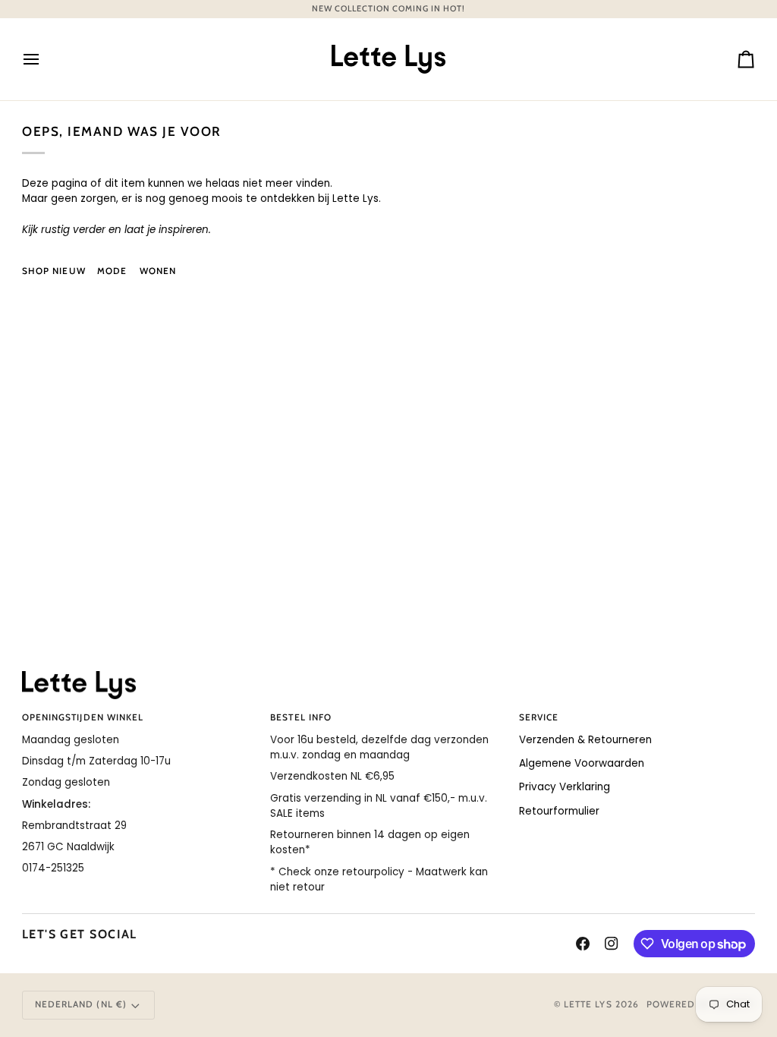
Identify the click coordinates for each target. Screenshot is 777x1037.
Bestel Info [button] (301, 717)
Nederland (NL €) (81, 1004)
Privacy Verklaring (564, 787)
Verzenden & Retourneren (585, 740)
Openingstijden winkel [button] (82, 717)
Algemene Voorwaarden (581, 763)
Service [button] (538, 717)
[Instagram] (611, 943)
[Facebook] (583, 943)
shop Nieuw (54, 271)
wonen (158, 271)
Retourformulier (559, 811)
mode (112, 271)
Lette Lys (588, 1004)
